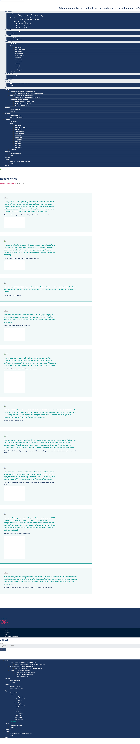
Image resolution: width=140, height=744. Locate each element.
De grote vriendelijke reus (22, 28)
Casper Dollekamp (19, 55)
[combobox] (70, 646)
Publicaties (9, 74)
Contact (8, 87)
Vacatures (8, 80)
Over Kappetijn (13, 43)
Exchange (3, 620)
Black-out (12, 33)
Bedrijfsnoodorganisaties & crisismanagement (22, 14)
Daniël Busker (18, 59)
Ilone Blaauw (18, 68)
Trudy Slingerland (19, 53)
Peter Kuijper (18, 65)
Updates (12, 78)
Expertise (8, 12)
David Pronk (18, 57)
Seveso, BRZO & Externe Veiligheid (19, 22)
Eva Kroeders (18, 61)
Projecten (9, 35)
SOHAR (12, 85)
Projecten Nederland (15, 37)
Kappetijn (8, 41)
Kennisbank (4, 622)
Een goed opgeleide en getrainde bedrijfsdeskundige (29, 16)
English (8, 81)
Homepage (3, 183)
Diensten (8, 30)
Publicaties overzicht (15, 76)
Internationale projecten (16, 39)
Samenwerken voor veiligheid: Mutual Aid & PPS (27, 20)
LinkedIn (3, 623)
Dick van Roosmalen (20, 49)
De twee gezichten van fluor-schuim (24, 24)
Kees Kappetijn (18, 47)
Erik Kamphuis (18, 70)
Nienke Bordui (18, 63)
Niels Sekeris (18, 51)
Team (11, 45)
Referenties (13, 72)
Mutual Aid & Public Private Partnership (20, 83)
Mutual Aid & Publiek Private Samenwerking (21, 18)
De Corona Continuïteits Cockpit (23, 26)
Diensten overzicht (15, 31)
